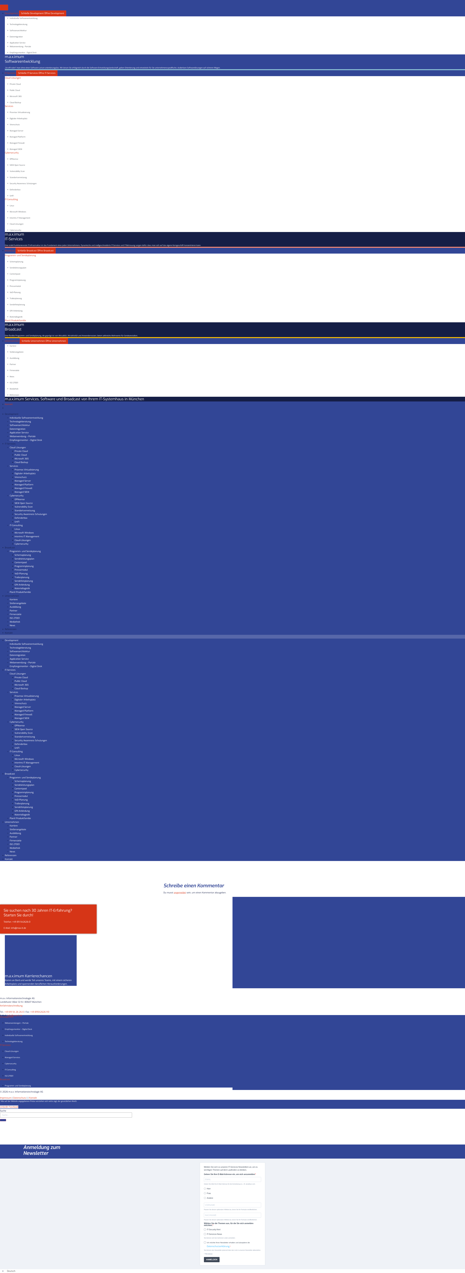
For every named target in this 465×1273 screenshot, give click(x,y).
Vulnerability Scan (24, 506)
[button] (232, 637)
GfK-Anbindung (22, 584)
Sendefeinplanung (24, 581)
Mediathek (15, 621)
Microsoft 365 (22, 458)
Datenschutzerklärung (218, 1246)
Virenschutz (21, 477)
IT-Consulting (11, 199)
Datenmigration (17, 429)
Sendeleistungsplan (24, 558)
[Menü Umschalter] (4, 8)
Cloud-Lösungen (23, 540)
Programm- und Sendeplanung (20, 255)
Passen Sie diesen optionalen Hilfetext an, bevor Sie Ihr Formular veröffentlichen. (230, 1209)
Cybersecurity (12, 152)
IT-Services (10, 443)
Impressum (5, 1097)
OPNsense (20, 499)
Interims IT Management (27, 536)
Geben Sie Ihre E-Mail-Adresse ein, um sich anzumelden (229, 1174)
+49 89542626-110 (39, 1011)
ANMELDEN (211, 1260)
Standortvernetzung (25, 510)
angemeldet (180, 892)
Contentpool (21, 562)
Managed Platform (24, 484)
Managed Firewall (23, 488)
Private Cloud (21, 451)
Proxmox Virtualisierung (27, 469)
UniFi (17, 521)
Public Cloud (21, 454)
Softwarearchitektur (20, 425)
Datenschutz (19, 1097)
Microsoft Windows (24, 532)
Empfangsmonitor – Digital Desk (26, 440)
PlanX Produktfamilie (15, 320)
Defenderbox (21, 517)
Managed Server (23, 480)
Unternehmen (12, 595)
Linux (17, 529)
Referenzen (10, 629)
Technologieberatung (20, 421)
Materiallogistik (22, 588)
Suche (3, 1111)
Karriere (14, 599)
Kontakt (9, 632)
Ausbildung (15, 606)
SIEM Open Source (24, 503)
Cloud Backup (21, 462)
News (12, 625)
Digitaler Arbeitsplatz (25, 473)
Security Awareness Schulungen (31, 514)
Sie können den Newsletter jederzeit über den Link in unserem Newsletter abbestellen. (232, 1250)
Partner (13, 610)
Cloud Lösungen (13, 77)
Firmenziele (15, 614)
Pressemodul (21, 569)
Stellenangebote (18, 603)
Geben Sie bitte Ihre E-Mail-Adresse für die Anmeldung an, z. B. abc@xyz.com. (229, 1184)
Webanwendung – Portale (23, 436)
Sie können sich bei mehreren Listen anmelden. (219, 1238)
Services (9, 106)
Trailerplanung (22, 577)
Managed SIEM (22, 492)
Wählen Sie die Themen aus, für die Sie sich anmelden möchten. (228, 1224)
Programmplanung (24, 566)
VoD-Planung (21, 573)
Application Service (19, 432)
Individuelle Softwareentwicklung (26, 417)
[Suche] (3, 1120)
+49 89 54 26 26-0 (14, 1011)
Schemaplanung (23, 555)
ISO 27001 (15, 618)
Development (11, 414)
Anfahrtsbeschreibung (11, 1005)
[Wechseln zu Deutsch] (6, 408)
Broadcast (10, 547)
